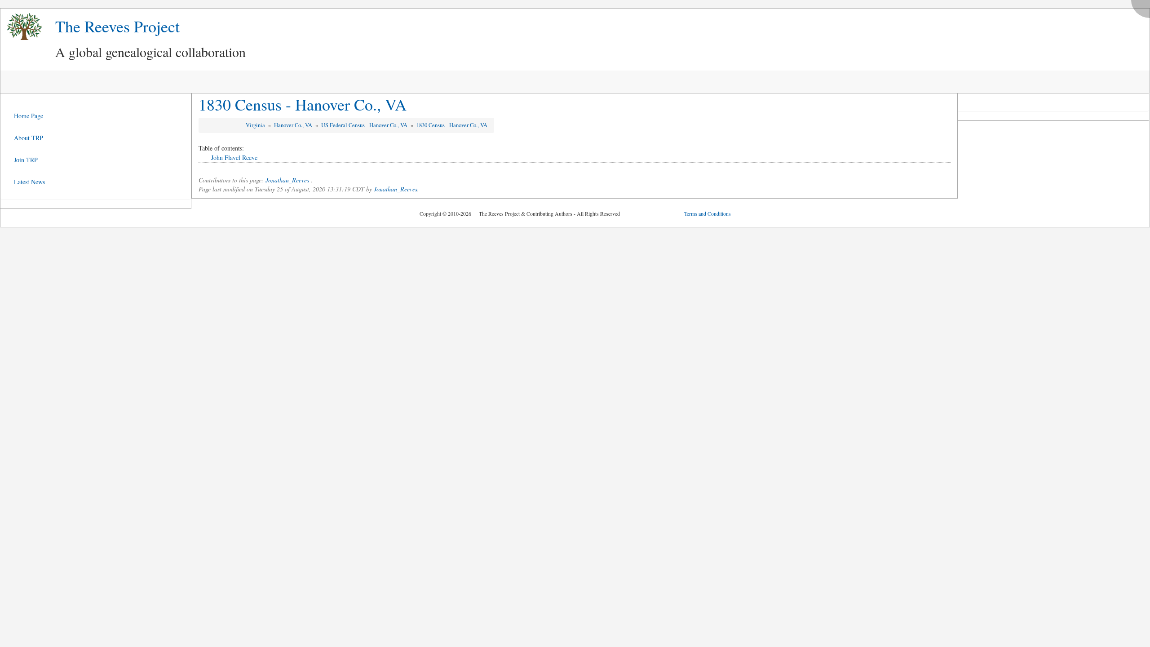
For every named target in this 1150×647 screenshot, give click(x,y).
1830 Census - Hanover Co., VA (303, 104)
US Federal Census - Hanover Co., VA (365, 125)
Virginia (256, 125)
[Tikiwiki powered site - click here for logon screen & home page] (21, 26)
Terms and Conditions (707, 213)
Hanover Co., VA (294, 125)
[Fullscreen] (1143, 6)
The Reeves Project (117, 26)
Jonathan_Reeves (287, 180)
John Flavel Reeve (234, 157)
